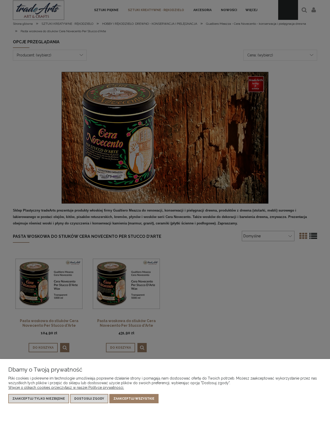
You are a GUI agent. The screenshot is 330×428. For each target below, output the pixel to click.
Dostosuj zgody (89, 398)
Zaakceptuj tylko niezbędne (38, 398)
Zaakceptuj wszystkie (133, 398)
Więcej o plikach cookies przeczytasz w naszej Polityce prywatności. (66, 387)
